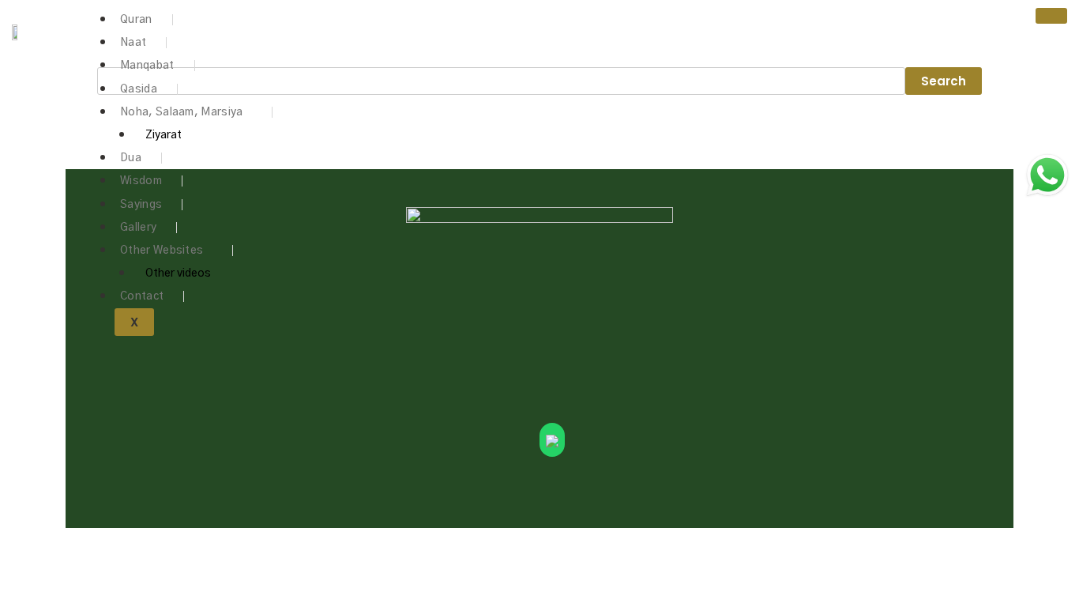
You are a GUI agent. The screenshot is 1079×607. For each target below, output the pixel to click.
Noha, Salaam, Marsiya (181, 112)
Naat (133, 42)
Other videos (178, 273)
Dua (130, 158)
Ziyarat (163, 135)
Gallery (138, 227)
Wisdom (141, 181)
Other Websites (161, 250)
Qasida (138, 89)
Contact (142, 296)
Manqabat (147, 65)
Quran (136, 19)
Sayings (141, 204)
